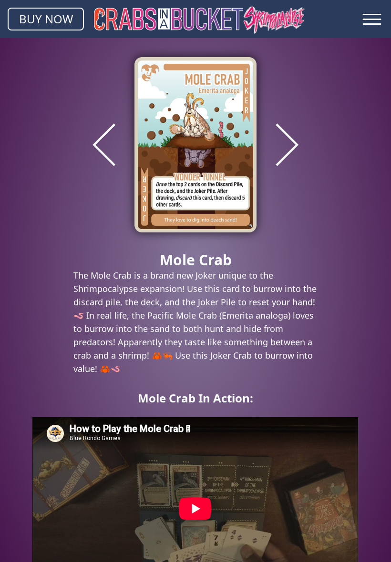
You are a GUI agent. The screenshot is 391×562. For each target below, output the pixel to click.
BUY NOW (46, 19)
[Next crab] (287, 145)
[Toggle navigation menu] (371, 19)
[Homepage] (199, 19)
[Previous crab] (103, 145)
